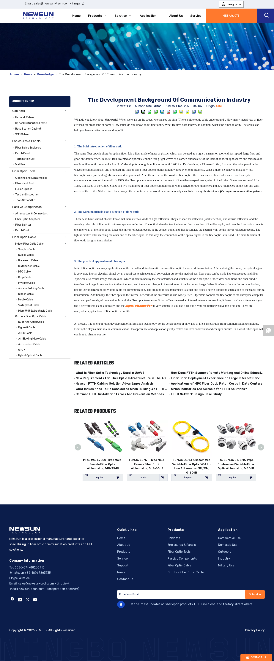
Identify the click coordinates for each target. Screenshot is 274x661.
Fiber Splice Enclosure (28, 147)
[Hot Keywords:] (266, 16)
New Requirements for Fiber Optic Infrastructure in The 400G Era (122, 378)
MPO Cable (24, 271)
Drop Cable (24, 277)
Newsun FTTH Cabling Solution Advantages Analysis (115, 383)
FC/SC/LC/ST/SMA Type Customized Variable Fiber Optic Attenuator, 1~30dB (236, 464)
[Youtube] (35, 600)
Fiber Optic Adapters (27, 219)
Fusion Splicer (23, 189)
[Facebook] (12, 600)
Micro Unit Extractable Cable (35, 310)
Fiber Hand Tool (24, 183)
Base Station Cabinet (28, 128)
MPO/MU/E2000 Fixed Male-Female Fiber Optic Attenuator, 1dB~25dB (102, 464)
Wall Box (20, 164)
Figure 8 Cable (26, 327)
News (121, 572)
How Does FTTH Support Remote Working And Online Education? (217, 373)
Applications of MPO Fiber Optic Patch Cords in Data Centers (216, 383)
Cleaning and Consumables (31, 177)
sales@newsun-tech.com (51, 3)
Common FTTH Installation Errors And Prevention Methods (120, 394)
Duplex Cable (26, 255)
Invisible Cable (26, 282)
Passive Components (27, 207)
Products (123, 551)
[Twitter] (28, 600)
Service (122, 558)
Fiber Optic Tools (23, 171)
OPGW (22, 349)
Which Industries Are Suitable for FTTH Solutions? (209, 389)
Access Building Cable (31, 288)
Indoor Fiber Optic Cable (29, 243)
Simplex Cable (26, 249)
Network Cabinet (25, 117)
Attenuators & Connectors (31, 213)
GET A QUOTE (231, 15)
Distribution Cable (29, 266)
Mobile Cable (25, 299)
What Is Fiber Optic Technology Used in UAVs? (110, 373)
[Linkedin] (20, 600)
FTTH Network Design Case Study (196, 394)
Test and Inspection (27, 194)
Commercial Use (229, 538)
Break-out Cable (28, 260)
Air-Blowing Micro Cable (32, 338)
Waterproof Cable (29, 305)
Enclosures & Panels (26, 141)
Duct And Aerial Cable (31, 322)
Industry (224, 558)
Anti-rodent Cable (29, 344)
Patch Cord (22, 230)
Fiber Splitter (23, 224)
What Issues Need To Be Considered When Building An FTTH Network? (122, 389)
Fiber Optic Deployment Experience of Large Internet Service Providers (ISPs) (217, 378)
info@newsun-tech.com (26, 589)
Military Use (226, 565)
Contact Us (125, 579)
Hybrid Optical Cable (30, 355)
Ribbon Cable (26, 294)
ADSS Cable (25, 333)
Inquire (99, 477)
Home (121, 538)
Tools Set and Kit (25, 200)
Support (122, 565)
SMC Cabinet (23, 134)
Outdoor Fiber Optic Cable (30, 316)
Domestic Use (227, 545)
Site (219, 106)
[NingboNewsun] (137, 649)
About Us (123, 545)
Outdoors (224, 551)
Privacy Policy (255, 630)
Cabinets (18, 111)
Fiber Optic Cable (24, 237)
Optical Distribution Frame (31, 123)
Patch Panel (22, 153)
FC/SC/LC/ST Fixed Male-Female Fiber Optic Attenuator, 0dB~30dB (147, 464)
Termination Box (25, 158)
